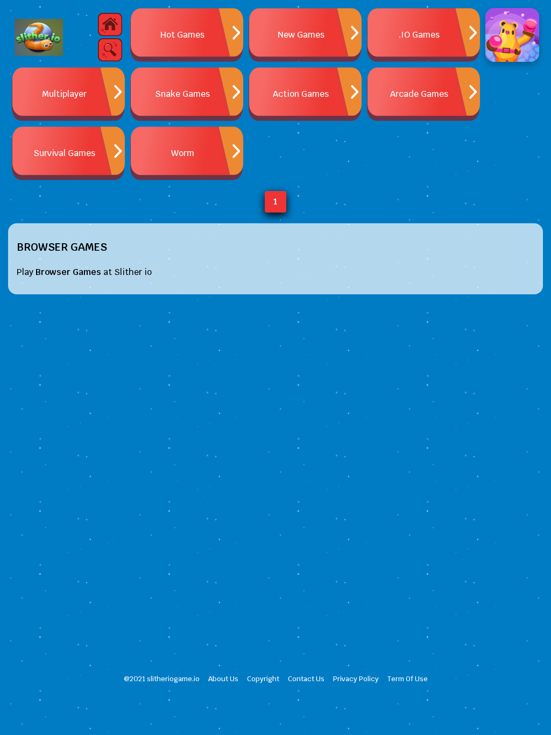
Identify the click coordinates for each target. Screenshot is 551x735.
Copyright (263, 678)
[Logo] (39, 37)
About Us (223, 678)
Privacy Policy (356, 678)
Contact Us (306, 678)
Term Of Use (407, 678)
